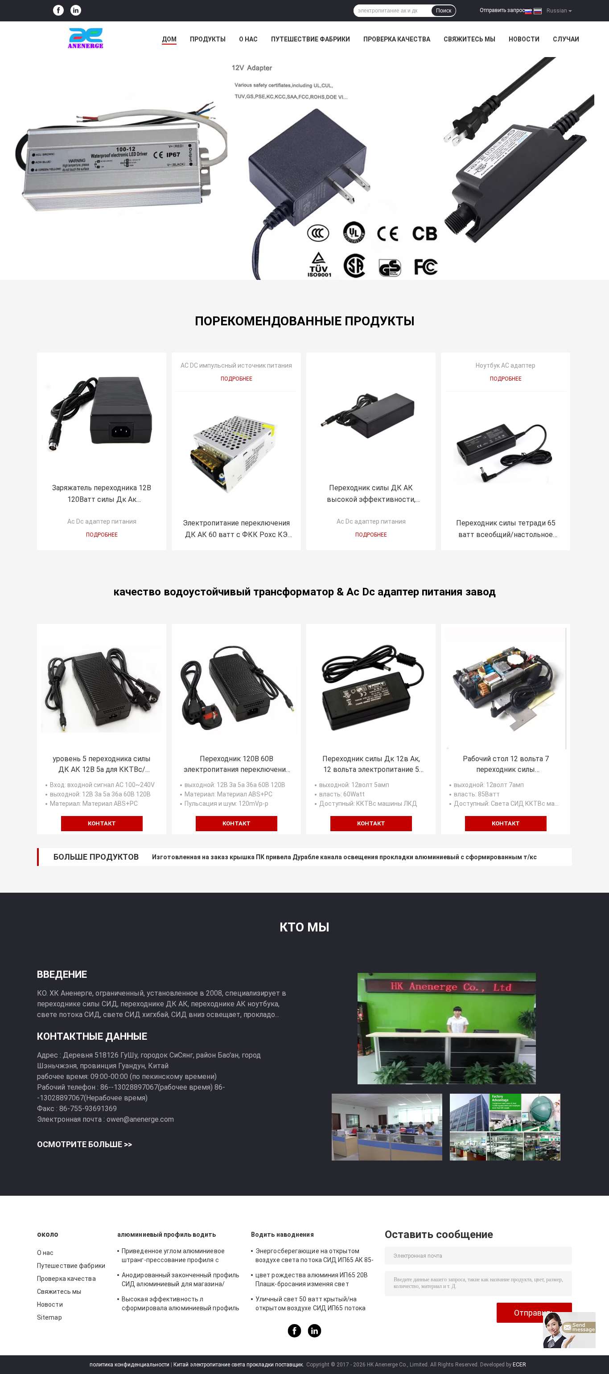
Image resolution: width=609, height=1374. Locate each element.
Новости (524, 39)
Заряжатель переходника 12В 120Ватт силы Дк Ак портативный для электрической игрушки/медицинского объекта (102, 494)
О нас (248, 39)
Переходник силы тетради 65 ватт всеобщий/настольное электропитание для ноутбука (505, 530)
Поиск (443, 11)
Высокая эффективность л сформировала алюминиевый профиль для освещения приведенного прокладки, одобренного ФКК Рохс (180, 1305)
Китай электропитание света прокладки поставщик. (239, 1365)
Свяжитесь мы (469, 39)
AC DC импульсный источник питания (236, 365)
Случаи (566, 39)
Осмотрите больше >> (84, 1144)
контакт (102, 823)
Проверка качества (396, 39)
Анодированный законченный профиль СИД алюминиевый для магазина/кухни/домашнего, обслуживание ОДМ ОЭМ (180, 1280)
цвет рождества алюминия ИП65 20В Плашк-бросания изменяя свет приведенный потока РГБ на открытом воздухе (313, 1280)
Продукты (208, 39)
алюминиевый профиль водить (166, 1234)
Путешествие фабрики (310, 39)
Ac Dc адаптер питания (101, 521)
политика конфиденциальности (129, 1365)
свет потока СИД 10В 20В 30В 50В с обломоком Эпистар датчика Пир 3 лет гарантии (283, 857)
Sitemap (49, 1317)
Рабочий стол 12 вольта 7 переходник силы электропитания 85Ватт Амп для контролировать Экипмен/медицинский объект (505, 765)
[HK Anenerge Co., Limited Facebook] (58, 10)
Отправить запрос (502, 10)
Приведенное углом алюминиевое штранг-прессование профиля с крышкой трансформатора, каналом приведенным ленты (176, 1256)
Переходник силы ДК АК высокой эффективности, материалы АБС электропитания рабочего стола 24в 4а (371, 494)
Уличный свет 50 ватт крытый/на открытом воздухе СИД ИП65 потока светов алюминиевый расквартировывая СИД (310, 1305)
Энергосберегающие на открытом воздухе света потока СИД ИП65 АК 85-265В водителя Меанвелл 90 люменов (314, 1256)
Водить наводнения (282, 1234)
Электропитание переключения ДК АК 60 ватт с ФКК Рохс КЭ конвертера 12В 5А (236, 530)
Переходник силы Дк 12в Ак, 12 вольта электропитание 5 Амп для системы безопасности (371, 765)
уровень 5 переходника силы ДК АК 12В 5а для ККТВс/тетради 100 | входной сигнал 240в (102, 765)
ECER (519, 1365)
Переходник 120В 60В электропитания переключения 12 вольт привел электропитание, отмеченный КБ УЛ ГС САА (236, 765)
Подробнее (102, 535)
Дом (169, 39)
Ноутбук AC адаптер (505, 365)
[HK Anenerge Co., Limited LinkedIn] (76, 10)
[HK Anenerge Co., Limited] (86, 39)
